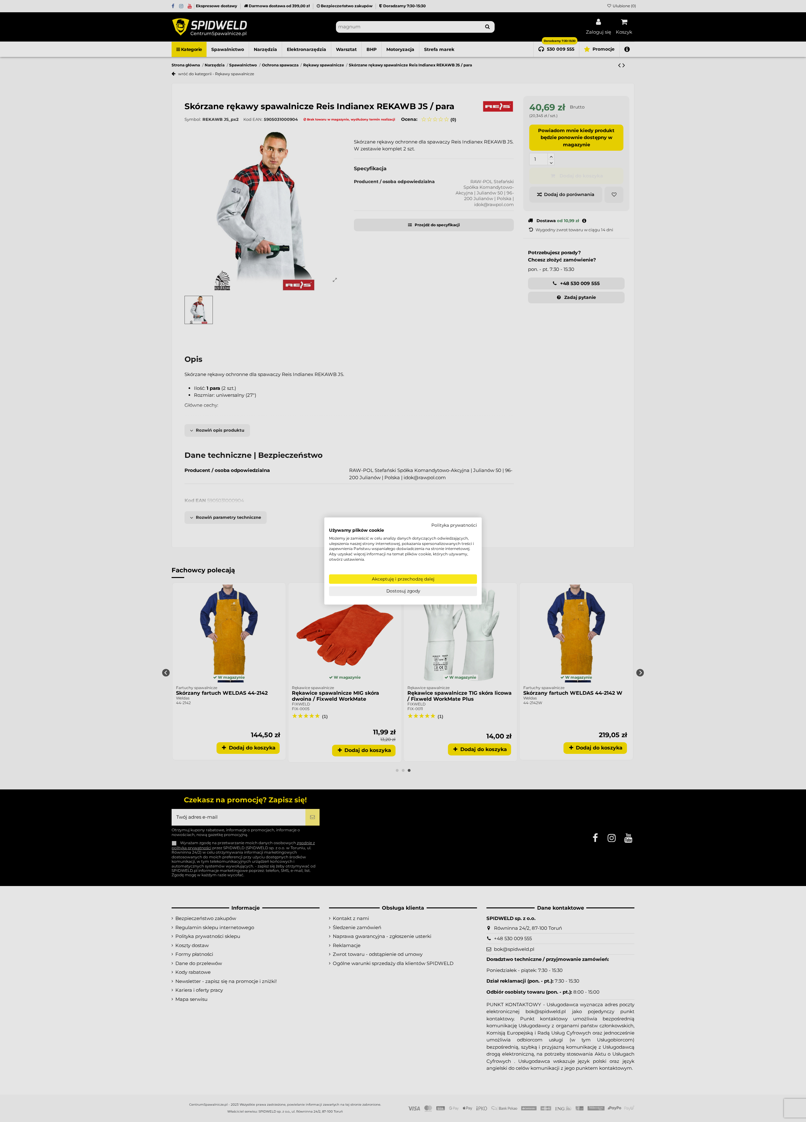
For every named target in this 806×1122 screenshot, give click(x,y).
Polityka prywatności (454, 525)
